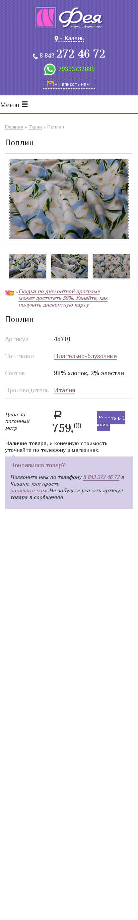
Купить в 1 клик (111, 421)
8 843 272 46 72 (101, 477)
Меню (10, 104)
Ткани (35, 127)
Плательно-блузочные (85, 355)
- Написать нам (72, 84)
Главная (14, 127)
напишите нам (28, 490)
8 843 (72, 55)
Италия (64, 390)
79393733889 (76, 68)
